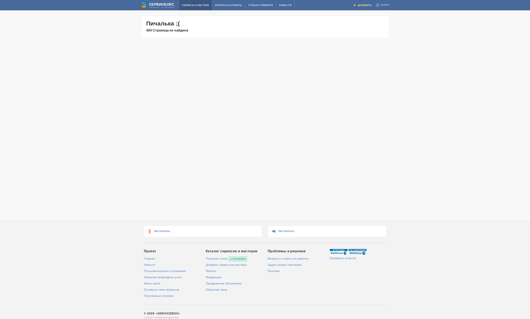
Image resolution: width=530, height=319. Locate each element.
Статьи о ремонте (260, 5)
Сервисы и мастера (195, 5)
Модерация (214, 277)
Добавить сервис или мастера (226, 264)
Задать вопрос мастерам (285, 264)
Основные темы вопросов (161, 289)
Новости (285, 5)
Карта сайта (152, 283)
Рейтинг (211, 271)
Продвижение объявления (224, 283)
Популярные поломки (158, 295)
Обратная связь (216, 289)
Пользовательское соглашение (165, 271)
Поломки (274, 271)
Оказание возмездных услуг (163, 277)
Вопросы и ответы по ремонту (288, 258)
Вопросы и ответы (228, 5)
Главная (149, 258)
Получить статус (217, 258)
